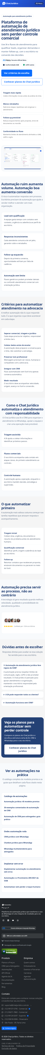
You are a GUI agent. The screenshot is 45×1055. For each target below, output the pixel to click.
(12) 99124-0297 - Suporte (15, 1015)
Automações (7, 969)
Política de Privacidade (25, 1046)
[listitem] (14, 60)
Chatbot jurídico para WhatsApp (18, 843)
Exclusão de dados (9, 1048)
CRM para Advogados (10, 966)
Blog (3, 987)
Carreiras (27, 973)
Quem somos (29, 962)
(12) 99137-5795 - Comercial (16, 1009)
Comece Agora (10, 1028)
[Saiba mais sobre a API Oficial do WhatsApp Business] (39, 3)
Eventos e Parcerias (32, 969)
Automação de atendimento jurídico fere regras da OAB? (22, 666)
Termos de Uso (8, 1046)
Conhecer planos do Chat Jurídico (22, 81)
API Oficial (6, 973)
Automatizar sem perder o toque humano (22, 887)
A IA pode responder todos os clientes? (22, 694)
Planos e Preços (8, 962)
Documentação (8, 980)
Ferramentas (7, 983)
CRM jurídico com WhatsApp (16, 837)
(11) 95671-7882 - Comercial (16, 1012)
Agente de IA (7, 976)
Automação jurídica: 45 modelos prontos (21, 801)
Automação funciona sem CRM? (19, 702)
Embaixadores (30, 966)
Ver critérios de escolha (16, 73)
